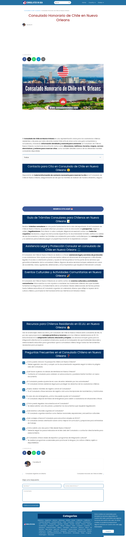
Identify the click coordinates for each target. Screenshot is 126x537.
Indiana (68, 526)
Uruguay (88, 533)
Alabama (40, 520)
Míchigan (66, 527)
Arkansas (61, 520)
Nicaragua (64, 529)
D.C (40, 524)
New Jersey (48, 529)
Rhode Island (67, 533)
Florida (72, 524)
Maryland (42, 527)
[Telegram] (39, 59)
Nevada (41, 529)
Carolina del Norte (44, 522)
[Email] (43, 59)
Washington (42, 535)
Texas (82, 533)
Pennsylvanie (82, 531)
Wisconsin (51, 535)
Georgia (89, 524)
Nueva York (82, 529)
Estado (66, 524)
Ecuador (45, 524)
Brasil (73, 520)
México (59, 527)
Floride (78, 524)
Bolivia (68, 520)
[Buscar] (69, 2)
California (79, 520)
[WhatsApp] (34, 59)
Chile (64, 522)
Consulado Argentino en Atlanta (35, 473)
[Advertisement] (63, 39)
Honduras (51, 526)
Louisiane (87, 526)
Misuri (87, 527)
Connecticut (87, 522)
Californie (87, 520)
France (83, 524)
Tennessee (76, 533)
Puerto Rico (42, 533)
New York (56, 529)
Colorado (78, 522)
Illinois (62, 526)
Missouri (81, 527)
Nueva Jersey (73, 529)
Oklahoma (42, 531)
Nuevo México (91, 529)
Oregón (49, 531)
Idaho (57, 526)
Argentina (48, 520)
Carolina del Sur (56, 522)
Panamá (56, 531)
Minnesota (74, 527)
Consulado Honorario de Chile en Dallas (89, 473)
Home (84, 3)
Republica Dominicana (54, 533)
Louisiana (79, 526)
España (60, 524)
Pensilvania (90, 531)
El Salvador (52, 524)
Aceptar (108, 531)
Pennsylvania (72, 531)
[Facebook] (24, 59)
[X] (29, 59)
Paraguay (63, 531)
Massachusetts (51, 527)
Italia (73, 526)
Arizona (55, 520)
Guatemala (42, 526)
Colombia (71, 522)
